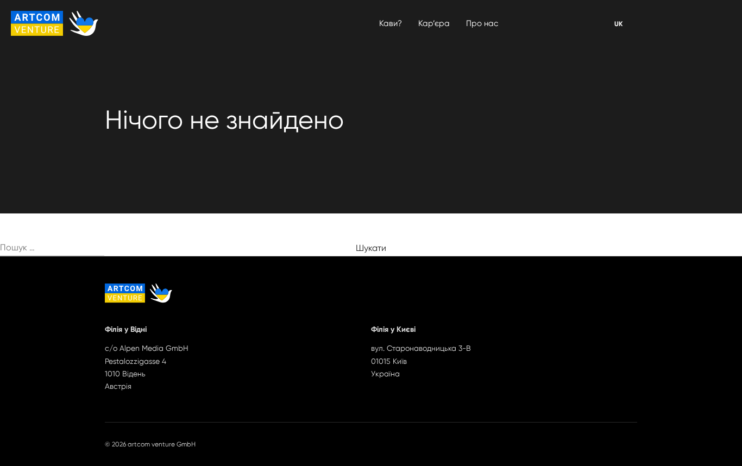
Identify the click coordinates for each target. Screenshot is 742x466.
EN (618, 24)
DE (618, 24)
